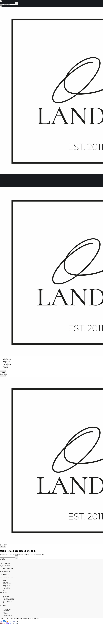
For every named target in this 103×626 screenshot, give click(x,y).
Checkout (6, 610)
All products (7, 359)
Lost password (7, 615)
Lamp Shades (7, 364)
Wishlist (5, 614)
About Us (6, 596)
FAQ (4, 580)
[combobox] (7, 558)
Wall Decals (6, 361)
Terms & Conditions (9, 598)
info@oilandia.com (5, 571)
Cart (4, 612)
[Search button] (16, 557)
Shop (4, 590)
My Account (7, 609)
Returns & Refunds (8, 599)
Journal (5, 366)
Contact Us (6, 367)
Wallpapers (6, 363)
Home (5, 358)
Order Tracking (7, 601)
